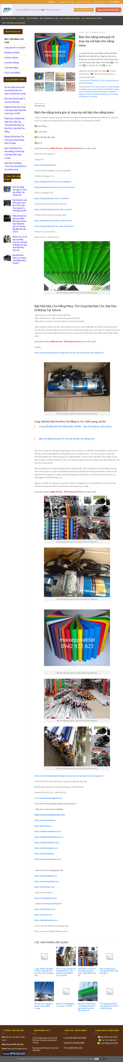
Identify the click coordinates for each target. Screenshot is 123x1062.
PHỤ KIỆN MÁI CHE (99, 2)
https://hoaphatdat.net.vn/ (45, 165)
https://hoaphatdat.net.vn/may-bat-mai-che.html (54, 187)
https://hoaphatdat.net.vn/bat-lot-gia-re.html (53, 220)
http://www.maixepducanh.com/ (47, 859)
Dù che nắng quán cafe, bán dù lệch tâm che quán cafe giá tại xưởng (15, 90)
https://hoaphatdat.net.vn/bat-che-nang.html (52, 181)
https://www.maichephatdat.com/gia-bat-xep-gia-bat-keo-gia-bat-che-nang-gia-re (69, 352)
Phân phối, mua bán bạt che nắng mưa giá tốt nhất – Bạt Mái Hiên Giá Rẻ (87, 972)
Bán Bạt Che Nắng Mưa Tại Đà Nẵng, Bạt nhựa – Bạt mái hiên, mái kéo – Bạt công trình (87, 1007)
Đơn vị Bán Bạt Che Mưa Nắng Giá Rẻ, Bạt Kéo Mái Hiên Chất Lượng (14, 153)
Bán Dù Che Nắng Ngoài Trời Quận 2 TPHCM (65, 1005)
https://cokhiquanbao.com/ (45, 898)
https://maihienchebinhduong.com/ (48, 837)
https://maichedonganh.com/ (46, 848)
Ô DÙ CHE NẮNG (32, 18)
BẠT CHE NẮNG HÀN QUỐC (70, 18)
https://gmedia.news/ (43, 826)
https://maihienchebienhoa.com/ (47, 831)
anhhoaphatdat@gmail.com (51, 798)
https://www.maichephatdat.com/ (49, 814)
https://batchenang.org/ (44, 853)
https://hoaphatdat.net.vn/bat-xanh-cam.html (53, 209)
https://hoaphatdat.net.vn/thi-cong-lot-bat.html (54, 226)
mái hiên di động (12, 62)
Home (81, 32)
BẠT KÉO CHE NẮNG (9, 18)
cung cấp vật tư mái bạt (15, 47)
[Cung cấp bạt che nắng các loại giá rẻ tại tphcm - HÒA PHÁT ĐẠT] (7, 9)
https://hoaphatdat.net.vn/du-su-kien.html (51, 198)
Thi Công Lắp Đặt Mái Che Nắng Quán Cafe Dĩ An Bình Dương (109, 1006)
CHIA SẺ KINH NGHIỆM (66, 2)
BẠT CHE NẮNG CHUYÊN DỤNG (14, 23)
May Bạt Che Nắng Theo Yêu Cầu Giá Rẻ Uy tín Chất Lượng (15, 166)
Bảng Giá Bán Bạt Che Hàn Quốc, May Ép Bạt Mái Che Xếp (14, 139)
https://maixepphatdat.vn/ (45, 820)
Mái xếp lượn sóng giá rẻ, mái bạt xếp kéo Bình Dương (43, 1006)
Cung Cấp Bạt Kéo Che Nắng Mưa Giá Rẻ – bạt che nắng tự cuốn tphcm (75, 426)
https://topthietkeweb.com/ (46, 920)
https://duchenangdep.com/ (45, 876)
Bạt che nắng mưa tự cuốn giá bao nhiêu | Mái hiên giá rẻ (109, 971)
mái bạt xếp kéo (11, 57)
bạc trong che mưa (89, 87)
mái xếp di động (11, 67)
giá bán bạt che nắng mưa (100, 92)
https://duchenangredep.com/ (46, 881)
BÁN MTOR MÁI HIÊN (84, 2)
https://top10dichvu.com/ (45, 909)
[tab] (39, 105)
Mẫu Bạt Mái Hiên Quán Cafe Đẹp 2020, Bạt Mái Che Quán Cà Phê (15, 110)
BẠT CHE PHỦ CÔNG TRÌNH (91, 18)
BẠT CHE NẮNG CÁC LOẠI (49, 18)
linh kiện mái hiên (12, 52)
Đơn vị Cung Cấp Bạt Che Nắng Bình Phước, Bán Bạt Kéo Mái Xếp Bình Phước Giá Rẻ (66, 972)
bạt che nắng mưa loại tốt (101, 89)
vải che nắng (93, 96)
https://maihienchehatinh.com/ (46, 842)
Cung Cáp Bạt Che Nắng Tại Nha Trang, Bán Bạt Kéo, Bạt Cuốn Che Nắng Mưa (44, 972)
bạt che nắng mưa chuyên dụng (106, 87)
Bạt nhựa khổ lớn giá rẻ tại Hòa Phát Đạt (15, 100)
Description (39, 106)
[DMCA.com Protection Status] (100, 1059)
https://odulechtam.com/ (44, 887)
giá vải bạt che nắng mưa (100, 94)
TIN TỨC (21, 18)
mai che (37, 347)
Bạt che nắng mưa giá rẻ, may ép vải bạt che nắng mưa (66, 438)
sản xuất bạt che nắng (84, 1059)
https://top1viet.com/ (43, 914)
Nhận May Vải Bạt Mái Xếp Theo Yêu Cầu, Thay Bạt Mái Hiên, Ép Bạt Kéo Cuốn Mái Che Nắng (15, 125)
